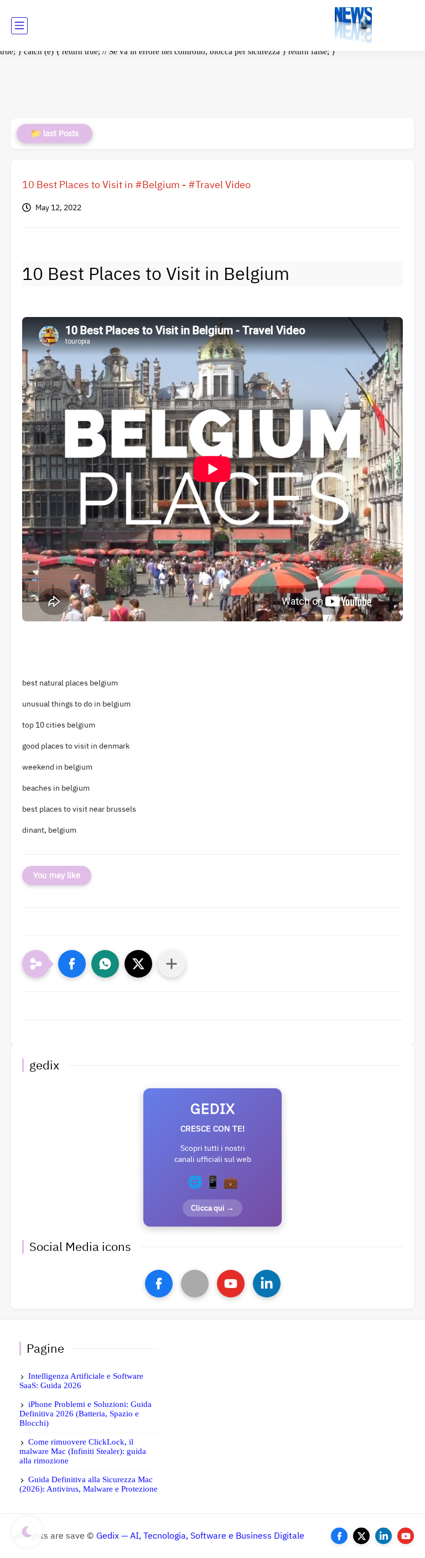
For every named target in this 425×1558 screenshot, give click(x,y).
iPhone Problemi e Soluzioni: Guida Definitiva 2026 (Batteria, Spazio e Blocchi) (85, 1413)
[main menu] (19, 25)
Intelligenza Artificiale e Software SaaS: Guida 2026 (81, 1381)
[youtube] (231, 1283)
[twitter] (361, 1536)
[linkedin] (267, 1283)
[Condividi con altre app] (171, 964)
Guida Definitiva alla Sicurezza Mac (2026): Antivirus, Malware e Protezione (88, 1484)
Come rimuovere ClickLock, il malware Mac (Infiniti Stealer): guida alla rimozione (82, 1451)
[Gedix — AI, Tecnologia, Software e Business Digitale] (353, 25)
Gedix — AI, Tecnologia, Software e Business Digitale (200, 1536)
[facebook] (159, 1283)
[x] (195, 1283)
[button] (72, 964)
